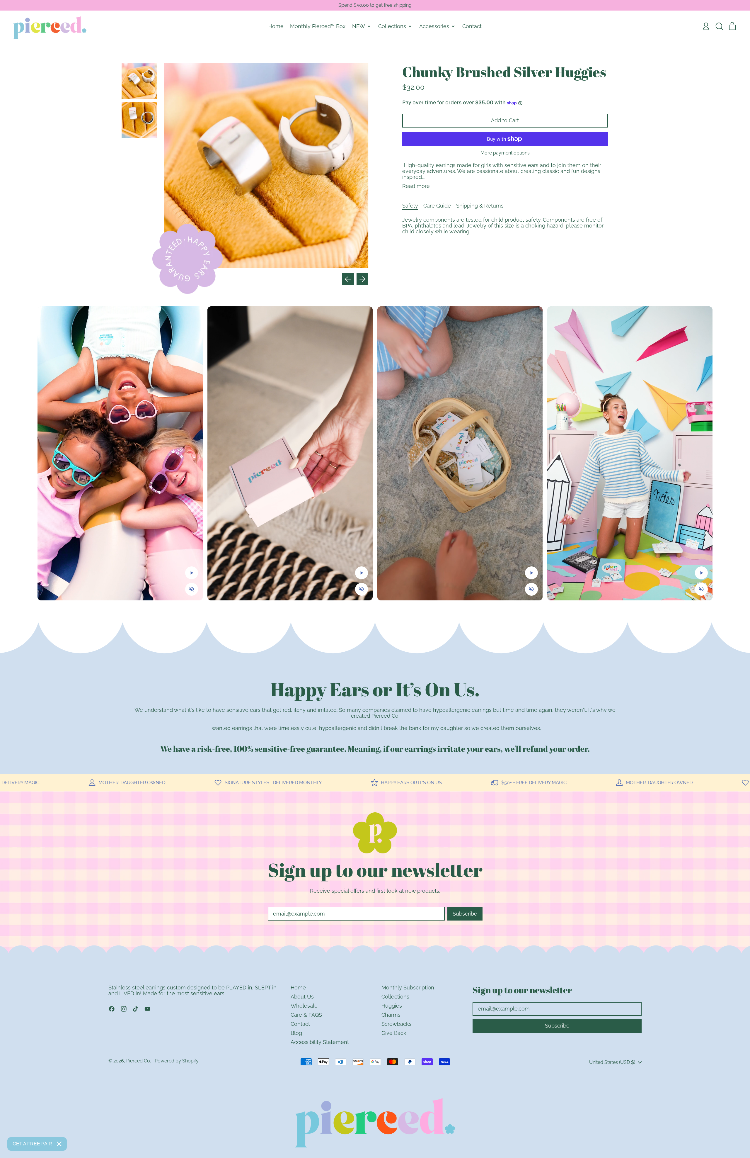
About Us (302, 997)
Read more (416, 186)
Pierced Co (138, 1061)
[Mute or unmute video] (191, 589)
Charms (390, 1015)
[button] (719, 26)
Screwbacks (396, 1024)
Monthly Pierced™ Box (317, 26)
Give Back (393, 1033)
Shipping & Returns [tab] (480, 206)
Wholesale (304, 1006)
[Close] (59, 1144)
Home (276, 26)
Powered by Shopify (177, 1061)
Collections (395, 997)
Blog (296, 1033)
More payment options (505, 153)
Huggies (391, 1006)
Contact (472, 26)
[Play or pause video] (191, 572)
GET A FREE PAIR (32, 1143)
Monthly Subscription (407, 987)
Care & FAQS (306, 1015)
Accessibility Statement (320, 1042)
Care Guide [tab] (437, 206)
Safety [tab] (410, 206)
